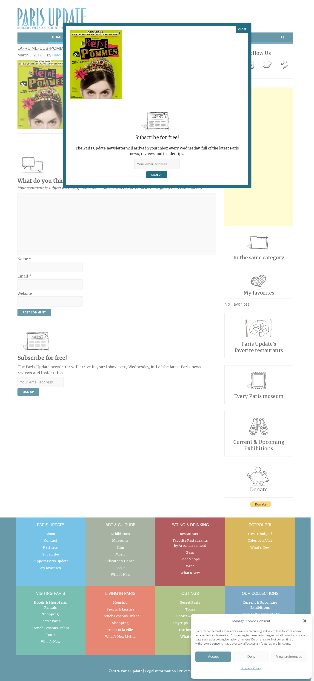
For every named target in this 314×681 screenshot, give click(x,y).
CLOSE (242, 29)
